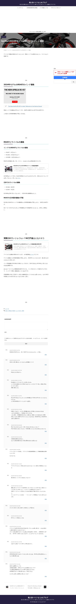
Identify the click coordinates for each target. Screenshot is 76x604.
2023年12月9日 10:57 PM (16, 370)
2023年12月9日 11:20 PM (16, 395)
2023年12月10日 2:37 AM (16, 409)
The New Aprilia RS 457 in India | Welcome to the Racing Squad (25, 106)
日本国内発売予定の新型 (32, 7)
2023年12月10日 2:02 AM (15, 505)
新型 (23, 310)
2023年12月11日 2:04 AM (15, 552)
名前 (5, 332)
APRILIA (10, 310)
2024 (6, 310)
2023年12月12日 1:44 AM (15, 564)
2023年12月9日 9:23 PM (15, 350)
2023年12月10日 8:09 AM (16, 425)
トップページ (20, 7)
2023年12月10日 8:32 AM (16, 437)
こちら (18, 178)
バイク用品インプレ (44, 7)
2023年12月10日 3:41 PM (16, 541)
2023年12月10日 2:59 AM (16, 475)
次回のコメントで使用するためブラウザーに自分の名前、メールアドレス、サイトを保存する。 (25, 339)
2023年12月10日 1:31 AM (16, 463)
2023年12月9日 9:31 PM (15, 360)
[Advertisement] (26, 69)
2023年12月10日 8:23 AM (16, 516)
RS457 (13, 310)
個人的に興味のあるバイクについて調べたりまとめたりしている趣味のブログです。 (38, 599)
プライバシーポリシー (56, 7)
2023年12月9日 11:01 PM (16, 380)
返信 (46, 354)
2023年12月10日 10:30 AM (16, 485)
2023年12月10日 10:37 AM (15, 526)
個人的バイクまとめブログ (38, 2)
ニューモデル (18, 310)
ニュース (7, 308)
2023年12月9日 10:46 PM (15, 449)
